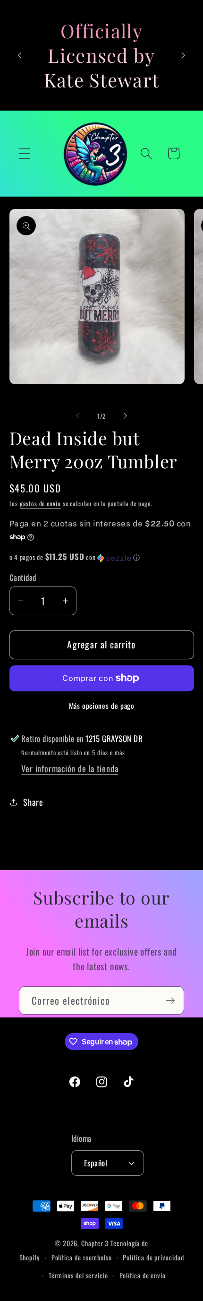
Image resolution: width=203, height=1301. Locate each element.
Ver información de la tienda (69, 768)
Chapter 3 (95, 1243)
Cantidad (22, 577)
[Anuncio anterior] (19, 55)
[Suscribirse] (170, 1000)
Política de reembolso (81, 1257)
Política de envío (142, 1275)
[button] (24, 153)
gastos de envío (40, 503)
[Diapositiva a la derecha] (125, 415)
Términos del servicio (78, 1275)
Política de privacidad (153, 1257)
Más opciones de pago (102, 706)
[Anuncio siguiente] (183, 55)
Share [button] (33, 801)
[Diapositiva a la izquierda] (77, 415)
